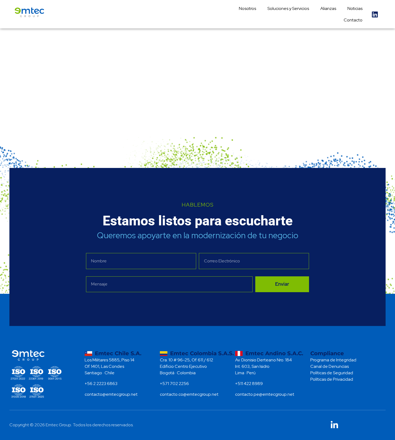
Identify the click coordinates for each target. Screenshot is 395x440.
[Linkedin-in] (334, 425)
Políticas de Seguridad (331, 373)
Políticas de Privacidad (331, 379)
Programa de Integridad (333, 360)
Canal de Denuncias (329, 366)
